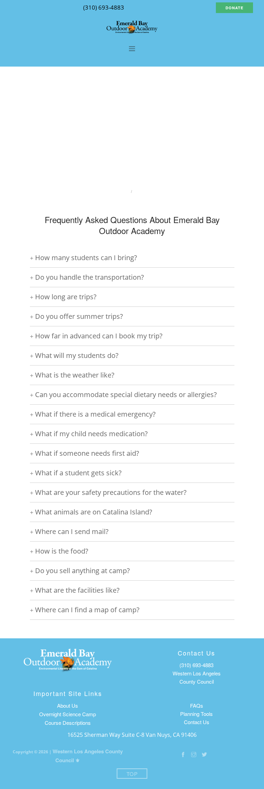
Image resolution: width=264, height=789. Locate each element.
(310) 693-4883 (196, 665)
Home (118, 191)
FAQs (196, 705)
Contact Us (196, 722)
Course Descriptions (68, 722)
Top (132, 773)
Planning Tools (196, 713)
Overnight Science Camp (67, 714)
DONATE (234, 7)
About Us (67, 705)
